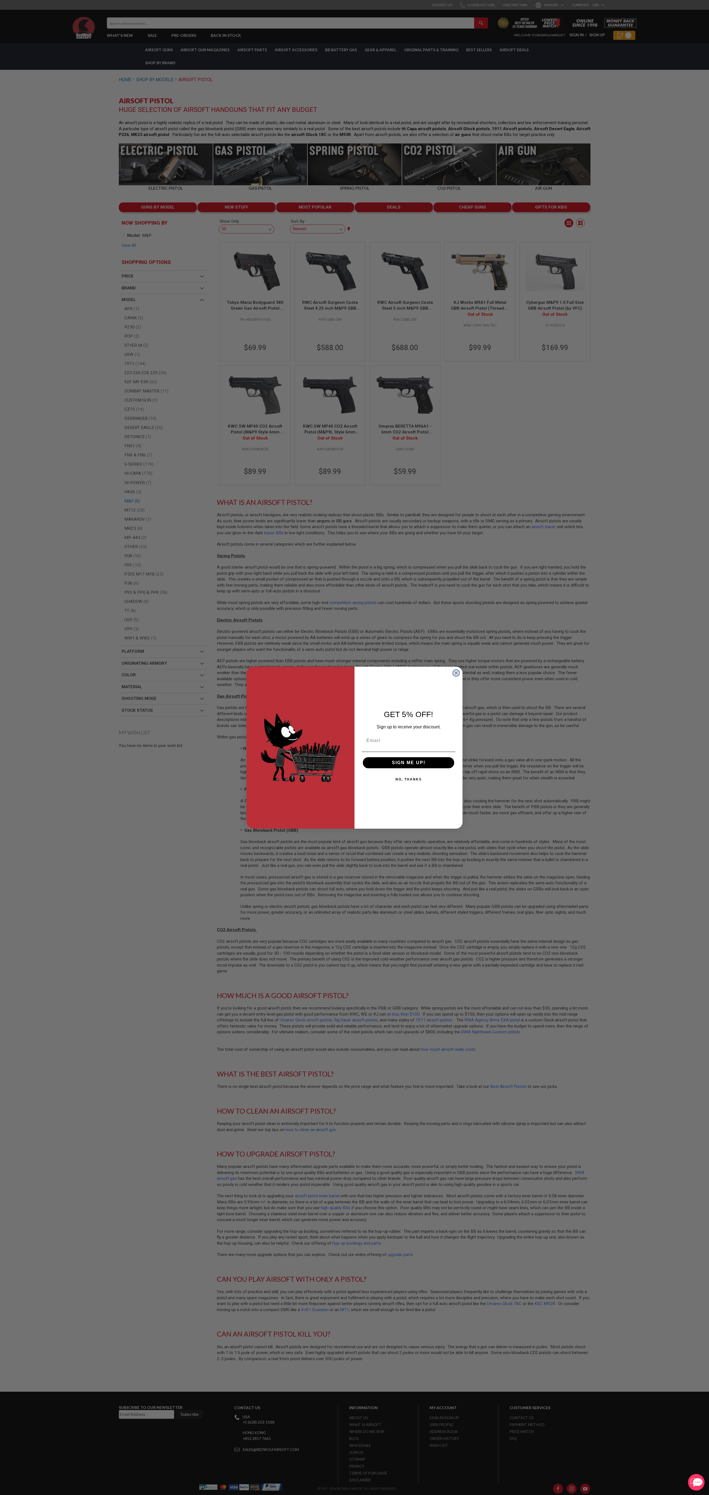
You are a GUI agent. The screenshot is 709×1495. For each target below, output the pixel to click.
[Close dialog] (456, 673)
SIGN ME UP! (408, 762)
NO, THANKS (408, 779)
